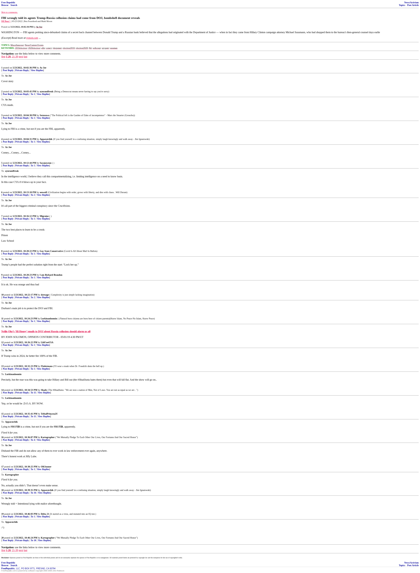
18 (2, 490)
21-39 (15, 56)
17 (2, 466)
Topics (402, 5)
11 (2, 318)
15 (2, 414)
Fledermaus (46, 366)
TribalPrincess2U (49, 414)
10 (2, 295)
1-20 (8, 56)
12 (2, 342)
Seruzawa (44, 115)
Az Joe (43, 67)
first (3, 56)
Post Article (413, 5)
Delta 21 (45, 514)
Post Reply (8, 70)
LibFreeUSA (47, 342)
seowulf (43, 192)
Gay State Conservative (51, 251)
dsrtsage (45, 295)
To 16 (33, 493)
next (21, 56)
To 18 (33, 540)
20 (2, 538)
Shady (44, 390)
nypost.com (32, 37)
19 (2, 514)
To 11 (33, 392)
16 (2, 437)
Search (13, 5)
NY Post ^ (5, 21)
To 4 (33, 440)
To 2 (33, 195)
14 (2, 390)
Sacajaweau (45, 163)
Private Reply (22, 70)
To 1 (33, 94)
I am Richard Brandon (51, 275)
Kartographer (48, 437)
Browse (4, 5)
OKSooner (46, 466)
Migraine (44, 216)
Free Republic (8, 2)
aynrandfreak (46, 91)
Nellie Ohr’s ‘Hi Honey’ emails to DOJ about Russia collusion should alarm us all (45, 331)
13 (2, 366)
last (25, 56)
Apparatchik (46, 139)
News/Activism (411, 2)
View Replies (37, 70)
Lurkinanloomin (49, 318)
